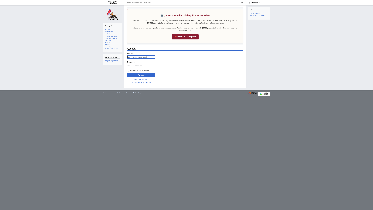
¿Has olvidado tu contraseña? (141, 82)
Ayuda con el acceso (141, 79)
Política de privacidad (110, 93)
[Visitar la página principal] (112, 13)
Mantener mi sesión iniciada (139, 71)
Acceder (141, 75)
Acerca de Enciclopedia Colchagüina (131, 93)
